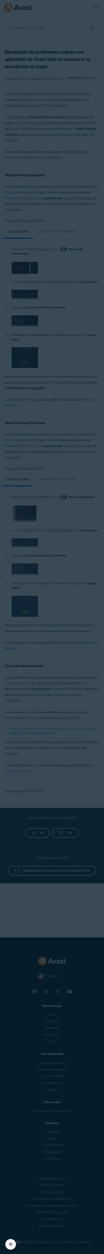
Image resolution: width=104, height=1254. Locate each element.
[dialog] (52, 627)
